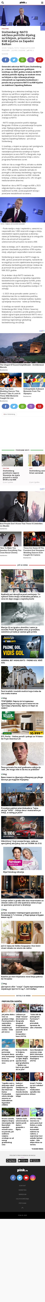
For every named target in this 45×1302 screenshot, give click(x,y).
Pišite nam (22, 1203)
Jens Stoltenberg (9, 414)
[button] (3, 464)
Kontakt (22, 1186)
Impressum (22, 1194)
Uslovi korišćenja (22, 1199)
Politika (5, 29)
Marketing (22, 1190)
